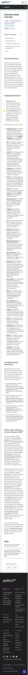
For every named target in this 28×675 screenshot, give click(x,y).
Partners (17, 647)
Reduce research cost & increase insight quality (7, 602)
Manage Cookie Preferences (10, 671)
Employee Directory (12, 307)
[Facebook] (7, 656)
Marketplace (18, 642)
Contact (17, 635)
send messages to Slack (13, 294)
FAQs (6, 51)
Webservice (10, 497)
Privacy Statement (7, 665)
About (16, 633)
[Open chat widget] (24, 672)
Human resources (19, 626)
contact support (14, 416)
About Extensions (9, 38)
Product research (19, 622)
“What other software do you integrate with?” (12, 47)
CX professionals (19, 617)
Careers (17, 640)
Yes (9, 567)
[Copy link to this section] (3, 58)
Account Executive (9, 457)
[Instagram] (3, 656)
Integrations (18, 645)
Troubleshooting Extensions (12, 43)
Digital (17, 624)
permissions (9, 409)
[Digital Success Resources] (22, 2)
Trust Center (18, 649)
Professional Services (17, 441)
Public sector (6, 622)
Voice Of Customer (20, 592)
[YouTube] (16, 656)
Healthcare (6, 617)
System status (6, 652)
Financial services (7, 619)
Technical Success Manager (12, 456)
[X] (10, 656)
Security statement (8, 668)
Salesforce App (11, 272)
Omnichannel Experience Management (18, 596)
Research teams (19, 619)
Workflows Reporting (15, 401)
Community (6, 633)
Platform (17, 638)
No (15, 567)
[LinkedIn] (13, 656)
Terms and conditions (19, 665)
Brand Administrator (12, 110)
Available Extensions (10, 41)
